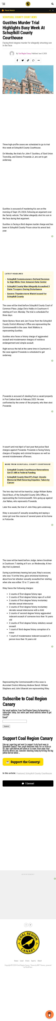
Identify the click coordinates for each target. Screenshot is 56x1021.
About (40, 961)
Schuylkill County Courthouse (39, 773)
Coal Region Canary (24, 53)
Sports (33, 961)
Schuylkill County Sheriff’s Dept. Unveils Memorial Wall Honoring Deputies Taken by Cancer (28, 480)
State (27, 961)
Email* (5, 717)
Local (21, 961)
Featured (21, 773)
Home (16, 961)
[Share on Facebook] (17, 60)
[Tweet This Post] (22, 60)
